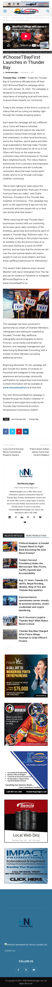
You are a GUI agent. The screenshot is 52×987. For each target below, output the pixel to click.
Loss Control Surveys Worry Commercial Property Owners (13, 452)
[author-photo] (26, 479)
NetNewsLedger (11, 72)
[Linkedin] (26, 431)
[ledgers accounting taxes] (26, 772)
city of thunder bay (18, 419)
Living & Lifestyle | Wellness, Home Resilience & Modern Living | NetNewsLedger (26, 18)
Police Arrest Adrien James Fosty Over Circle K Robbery (39, 452)
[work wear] (26, 724)
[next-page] (9, 648)
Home (5, 17)
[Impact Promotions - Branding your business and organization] (26, 866)
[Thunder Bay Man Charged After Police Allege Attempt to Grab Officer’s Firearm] (10, 634)
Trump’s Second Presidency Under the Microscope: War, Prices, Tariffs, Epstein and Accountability (33, 567)
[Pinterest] (19, 431)
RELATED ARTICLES (14, 536)
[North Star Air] (26, 4)
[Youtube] (26, 522)
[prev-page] (4, 648)
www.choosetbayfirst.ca (16, 387)
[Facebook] (6, 431)
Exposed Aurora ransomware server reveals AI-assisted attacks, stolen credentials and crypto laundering (34, 604)
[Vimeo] (41, 517)
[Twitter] (12, 431)
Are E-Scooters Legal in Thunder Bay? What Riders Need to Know (33, 620)
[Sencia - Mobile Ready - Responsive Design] (26, 821)
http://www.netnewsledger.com (26, 488)
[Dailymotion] (11, 517)
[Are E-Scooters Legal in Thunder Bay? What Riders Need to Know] (10, 621)
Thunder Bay (34, 419)
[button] (5, 11)
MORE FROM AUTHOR (36, 536)
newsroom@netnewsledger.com (31, 950)
